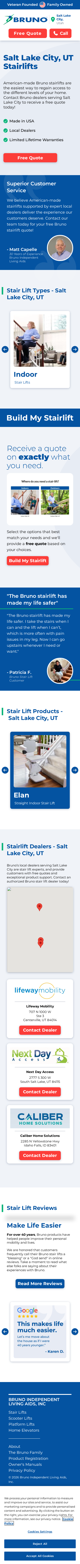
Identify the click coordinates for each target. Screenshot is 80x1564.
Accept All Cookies (40, 1556)
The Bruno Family (26, 1452)
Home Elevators (24, 1430)
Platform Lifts (22, 1424)
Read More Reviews (40, 1283)
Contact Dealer (40, 1030)
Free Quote (30, 157)
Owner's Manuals (25, 1464)
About (14, 1446)
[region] (40, 1525)
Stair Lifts (17, 1412)
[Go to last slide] (5, 349)
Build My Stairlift (28, 560)
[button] (40, 944)
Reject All (40, 1543)
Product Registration (28, 1458)
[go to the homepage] (25, 19)
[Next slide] (74, 349)
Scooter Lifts (20, 1418)
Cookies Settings (40, 1531)
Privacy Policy (22, 1470)
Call (64, 33)
